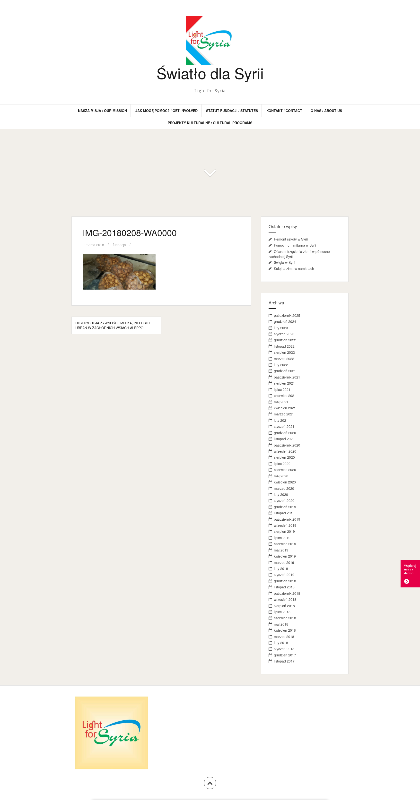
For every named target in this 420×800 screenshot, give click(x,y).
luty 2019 (281, 568)
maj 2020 (281, 475)
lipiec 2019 (282, 537)
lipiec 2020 (282, 463)
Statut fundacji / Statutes (232, 110)
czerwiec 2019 (285, 543)
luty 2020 (281, 494)
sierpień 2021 (284, 383)
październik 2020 (287, 445)
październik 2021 (287, 377)
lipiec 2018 (282, 611)
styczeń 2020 (284, 500)
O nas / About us (326, 110)
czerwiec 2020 (285, 469)
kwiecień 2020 (285, 482)
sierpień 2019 (284, 531)
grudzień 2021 (285, 370)
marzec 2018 (284, 636)
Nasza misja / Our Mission (102, 110)
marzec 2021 (284, 414)
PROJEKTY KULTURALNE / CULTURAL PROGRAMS (210, 122)
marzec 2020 (284, 488)
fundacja (119, 244)
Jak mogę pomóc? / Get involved (166, 110)
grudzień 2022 (285, 339)
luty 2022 (281, 364)
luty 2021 (281, 420)
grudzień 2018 (285, 580)
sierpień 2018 (284, 605)
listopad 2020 (284, 438)
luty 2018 (281, 642)
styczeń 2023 (284, 333)
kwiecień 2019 (285, 556)
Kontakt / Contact (284, 110)
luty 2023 (281, 327)
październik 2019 (287, 519)
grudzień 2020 (285, 432)
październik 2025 (287, 315)
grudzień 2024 (285, 321)
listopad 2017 (284, 661)
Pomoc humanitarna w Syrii (295, 245)
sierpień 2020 (284, 457)
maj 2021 (281, 401)
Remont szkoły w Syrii (291, 239)
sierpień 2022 (284, 352)
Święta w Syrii (284, 262)
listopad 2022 (284, 346)
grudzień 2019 (285, 506)
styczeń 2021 (284, 426)
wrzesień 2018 (285, 599)
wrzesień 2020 (285, 451)
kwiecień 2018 (285, 630)
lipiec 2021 (282, 389)
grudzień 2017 (285, 655)
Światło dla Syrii (210, 73)
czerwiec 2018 (285, 617)
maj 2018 (281, 624)
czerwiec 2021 (285, 395)
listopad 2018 (284, 587)
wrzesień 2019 (285, 525)
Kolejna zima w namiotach (294, 268)
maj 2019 (281, 550)
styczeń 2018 (284, 648)
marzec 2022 (284, 358)
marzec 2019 (284, 562)
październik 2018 (287, 593)
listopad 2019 (284, 512)
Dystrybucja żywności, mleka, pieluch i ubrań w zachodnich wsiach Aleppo (112, 325)
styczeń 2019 (284, 574)
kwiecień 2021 (285, 407)
